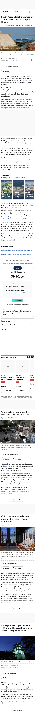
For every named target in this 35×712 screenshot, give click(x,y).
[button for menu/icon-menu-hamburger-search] (32, 11)
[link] (9, 12)
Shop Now (8, 390)
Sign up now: (4, 25)
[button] (29, 12)
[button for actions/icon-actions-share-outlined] (31, 60)
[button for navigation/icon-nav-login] (29, 12)
